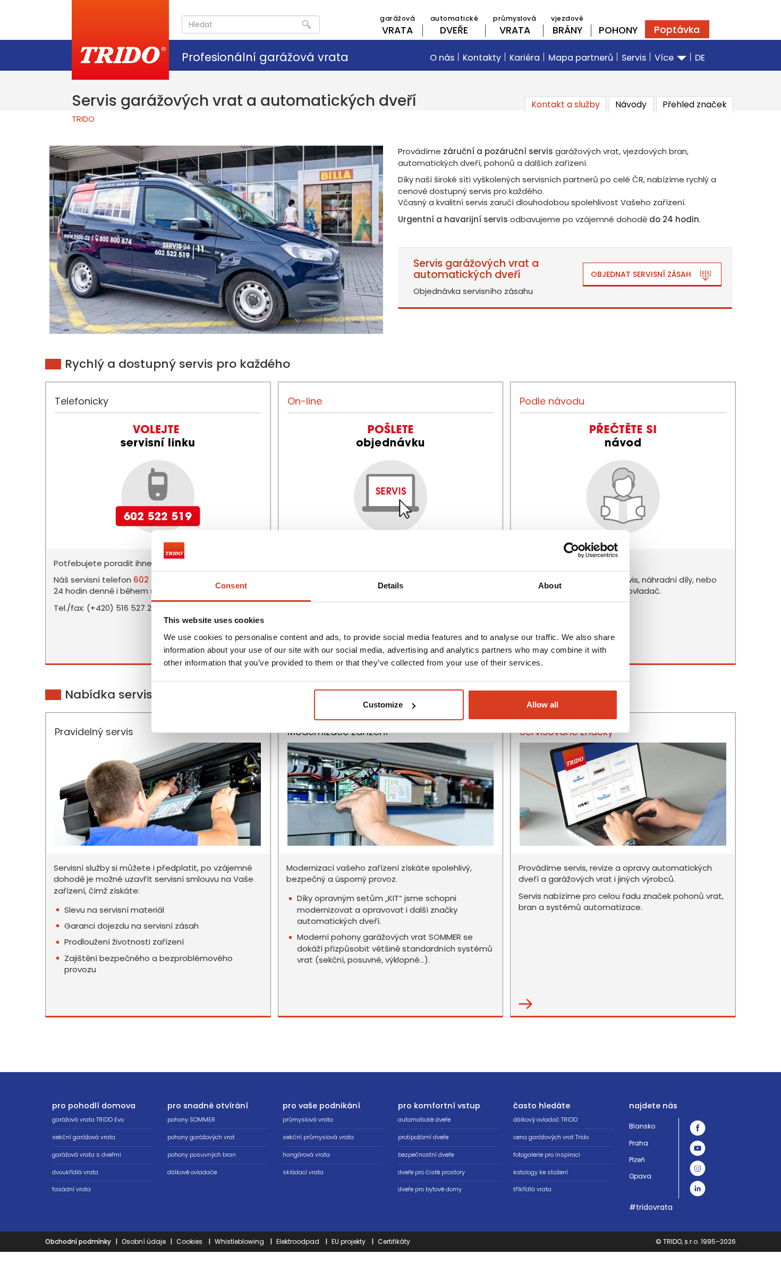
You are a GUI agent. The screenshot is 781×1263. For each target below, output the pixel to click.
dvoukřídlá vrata (75, 1172)
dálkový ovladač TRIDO (545, 1119)
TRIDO (83, 118)
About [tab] (550, 585)
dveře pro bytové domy (430, 1189)
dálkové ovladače (192, 1172)
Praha (638, 1143)
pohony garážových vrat (201, 1137)
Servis (634, 58)
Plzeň (637, 1159)
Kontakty (482, 58)
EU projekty (349, 1241)
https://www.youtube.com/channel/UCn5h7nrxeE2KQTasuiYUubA (698, 1148)
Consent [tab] (231, 585)
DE (700, 58)
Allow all (542, 704)
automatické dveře (424, 1119)
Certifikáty (394, 1241)
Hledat (306, 24)
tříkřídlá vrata (532, 1189)
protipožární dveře (423, 1137)
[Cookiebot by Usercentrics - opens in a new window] (571, 550)
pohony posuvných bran (201, 1154)
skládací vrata (303, 1172)
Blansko (642, 1126)
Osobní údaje (144, 1241)
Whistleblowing (239, 1241)
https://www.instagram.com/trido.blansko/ (698, 1168)
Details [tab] (391, 585)
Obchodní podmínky (78, 1241)
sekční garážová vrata (83, 1137)
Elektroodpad (297, 1241)
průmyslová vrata (308, 1119)
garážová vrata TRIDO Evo (88, 1119)
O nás (442, 58)
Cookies (189, 1241)
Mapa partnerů (580, 58)
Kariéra (525, 58)
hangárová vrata (306, 1154)
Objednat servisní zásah (641, 274)
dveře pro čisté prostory (431, 1172)
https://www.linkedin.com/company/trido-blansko (698, 1189)
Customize (383, 704)
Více (665, 58)
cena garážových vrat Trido (551, 1137)
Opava (640, 1176)
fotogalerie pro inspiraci (546, 1154)
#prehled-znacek (525, 1003)
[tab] (565, 104)
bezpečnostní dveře (426, 1154)
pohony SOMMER (191, 1119)
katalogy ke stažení (540, 1172)
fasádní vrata (71, 1189)
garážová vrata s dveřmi (86, 1154)
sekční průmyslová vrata (318, 1137)
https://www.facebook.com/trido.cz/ (698, 1128)
